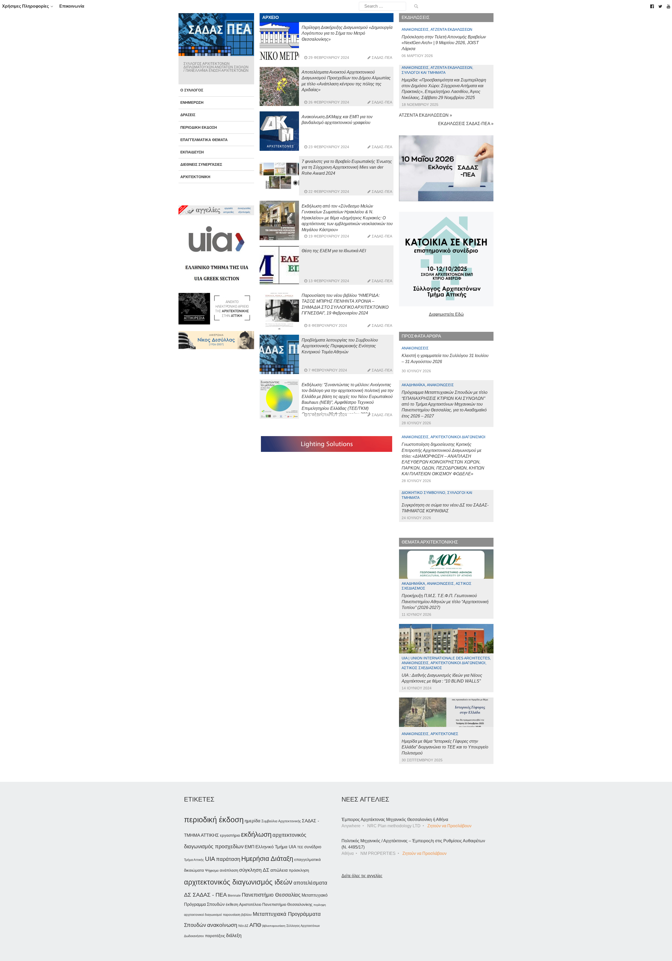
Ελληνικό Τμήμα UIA (275, 846)
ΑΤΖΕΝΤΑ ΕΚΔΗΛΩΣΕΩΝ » (425, 115)
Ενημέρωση (191, 102)
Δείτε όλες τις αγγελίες (362, 876)
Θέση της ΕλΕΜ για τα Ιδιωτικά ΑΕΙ (334, 251)
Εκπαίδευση (192, 152)
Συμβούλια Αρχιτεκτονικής (281, 821)
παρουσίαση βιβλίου (237, 915)
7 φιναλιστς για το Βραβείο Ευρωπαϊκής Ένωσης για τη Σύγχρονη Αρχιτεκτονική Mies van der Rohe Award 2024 (347, 167)
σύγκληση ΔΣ (254, 870)
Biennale (234, 895)
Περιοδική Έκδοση (198, 127)
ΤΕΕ (300, 847)
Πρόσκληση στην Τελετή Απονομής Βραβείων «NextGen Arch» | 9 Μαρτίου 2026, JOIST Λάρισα (444, 43)
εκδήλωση (256, 834)
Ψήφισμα (212, 870)
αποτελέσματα (310, 883)
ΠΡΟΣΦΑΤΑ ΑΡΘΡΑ (421, 336)
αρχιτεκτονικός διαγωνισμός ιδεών (238, 882)
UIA (210, 859)
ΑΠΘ (255, 925)
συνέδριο (312, 846)
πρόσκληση (299, 870)
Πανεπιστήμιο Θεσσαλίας (271, 895)
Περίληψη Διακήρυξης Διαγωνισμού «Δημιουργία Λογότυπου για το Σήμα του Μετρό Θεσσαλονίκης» (347, 33)
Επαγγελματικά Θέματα (204, 140)
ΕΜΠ (249, 846)
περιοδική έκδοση (214, 819)
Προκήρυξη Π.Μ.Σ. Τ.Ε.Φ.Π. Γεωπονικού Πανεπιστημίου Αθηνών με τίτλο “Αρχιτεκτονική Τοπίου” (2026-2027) (445, 601)
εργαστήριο (230, 835)
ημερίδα (252, 820)
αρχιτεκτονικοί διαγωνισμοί (203, 915)
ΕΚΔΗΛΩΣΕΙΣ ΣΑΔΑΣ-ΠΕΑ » (466, 123)
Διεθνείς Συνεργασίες (201, 164)
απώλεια (279, 870)
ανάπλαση (229, 870)
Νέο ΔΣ (243, 926)
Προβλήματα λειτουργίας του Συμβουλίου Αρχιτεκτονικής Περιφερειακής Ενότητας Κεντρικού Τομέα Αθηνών (340, 346)
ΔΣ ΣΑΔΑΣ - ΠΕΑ (205, 895)
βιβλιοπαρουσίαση (273, 925)
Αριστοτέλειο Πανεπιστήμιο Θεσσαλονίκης (275, 904)
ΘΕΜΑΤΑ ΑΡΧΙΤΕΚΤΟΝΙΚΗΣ (430, 542)
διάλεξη (234, 935)
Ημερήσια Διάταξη (267, 858)
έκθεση (232, 904)
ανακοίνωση (222, 925)
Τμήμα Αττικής (194, 860)
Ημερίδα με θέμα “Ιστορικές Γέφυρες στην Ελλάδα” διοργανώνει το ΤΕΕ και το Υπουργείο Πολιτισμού (445, 747)
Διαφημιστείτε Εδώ (446, 314)
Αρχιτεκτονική (195, 177)
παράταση (228, 859)
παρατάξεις (215, 935)
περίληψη (319, 904)
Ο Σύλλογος (191, 90)
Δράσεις (187, 115)
